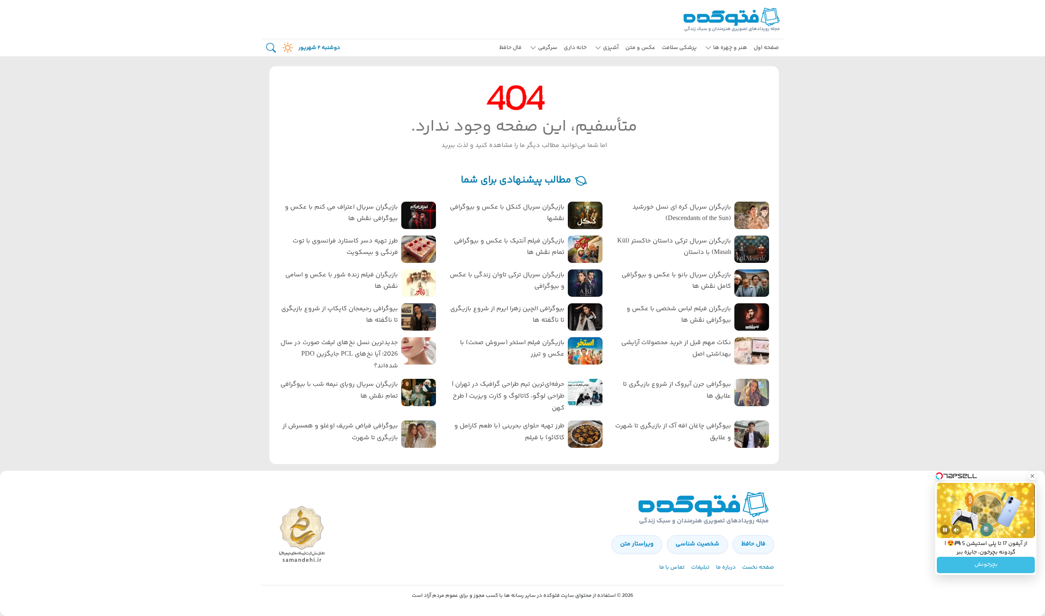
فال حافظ (510, 47)
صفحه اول (766, 47)
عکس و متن (640, 47)
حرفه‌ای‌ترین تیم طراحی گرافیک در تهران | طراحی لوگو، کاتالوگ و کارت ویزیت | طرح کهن (508, 396)
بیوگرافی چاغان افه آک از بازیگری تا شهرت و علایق (673, 432)
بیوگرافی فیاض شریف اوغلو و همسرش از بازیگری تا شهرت (340, 432)
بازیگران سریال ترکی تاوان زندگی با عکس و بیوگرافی (507, 281)
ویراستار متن (637, 544)
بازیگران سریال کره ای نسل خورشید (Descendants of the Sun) (681, 213)
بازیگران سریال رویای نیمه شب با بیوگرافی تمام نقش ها (339, 390)
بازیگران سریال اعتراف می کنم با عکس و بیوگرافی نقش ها (341, 213)
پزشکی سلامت (679, 47)
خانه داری (575, 47)
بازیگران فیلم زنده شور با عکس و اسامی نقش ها (341, 281)
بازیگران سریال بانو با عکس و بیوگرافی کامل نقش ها (676, 281)
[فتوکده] (733, 19)
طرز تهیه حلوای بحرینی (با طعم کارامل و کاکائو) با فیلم (509, 432)
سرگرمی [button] (547, 47)
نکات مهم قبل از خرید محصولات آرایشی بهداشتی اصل (676, 349)
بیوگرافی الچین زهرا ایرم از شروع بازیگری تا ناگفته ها (507, 315)
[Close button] (1032, 476)
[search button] (271, 48)
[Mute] (956, 530)
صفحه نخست (758, 567)
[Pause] (945, 530)
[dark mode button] (286, 47)
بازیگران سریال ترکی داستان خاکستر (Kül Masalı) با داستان (674, 247)
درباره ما (726, 567)
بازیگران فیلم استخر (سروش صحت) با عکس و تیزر (512, 349)
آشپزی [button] (611, 47)
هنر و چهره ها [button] (730, 47)
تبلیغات (700, 567)
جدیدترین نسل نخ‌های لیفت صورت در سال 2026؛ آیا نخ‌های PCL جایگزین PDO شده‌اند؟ (339, 354)
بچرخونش (986, 564)
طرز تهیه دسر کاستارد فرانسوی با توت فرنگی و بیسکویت (345, 247)
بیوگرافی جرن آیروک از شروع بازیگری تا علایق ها (677, 390)
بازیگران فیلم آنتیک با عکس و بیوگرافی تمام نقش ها (509, 247)
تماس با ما (672, 567)
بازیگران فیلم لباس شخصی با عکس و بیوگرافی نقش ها (679, 315)
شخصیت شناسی (697, 544)
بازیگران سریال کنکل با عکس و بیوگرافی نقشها (507, 213)
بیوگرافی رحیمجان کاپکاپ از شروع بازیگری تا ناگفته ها (339, 315)
